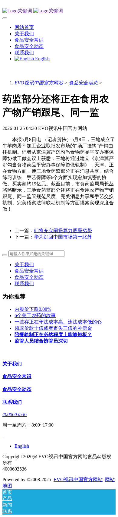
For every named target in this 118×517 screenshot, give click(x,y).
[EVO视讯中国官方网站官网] (59, 11)
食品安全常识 (29, 270)
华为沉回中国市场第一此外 (63, 236)
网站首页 (24, 27)
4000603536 (14, 414)
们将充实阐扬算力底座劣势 (63, 230)
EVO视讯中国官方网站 (39, 82)
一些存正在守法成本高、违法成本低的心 (58, 321)
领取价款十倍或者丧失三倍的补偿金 (53, 328)
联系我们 (24, 283)
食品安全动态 (83, 82)
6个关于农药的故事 (35, 315)
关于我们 (24, 264)
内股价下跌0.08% (33, 309)
